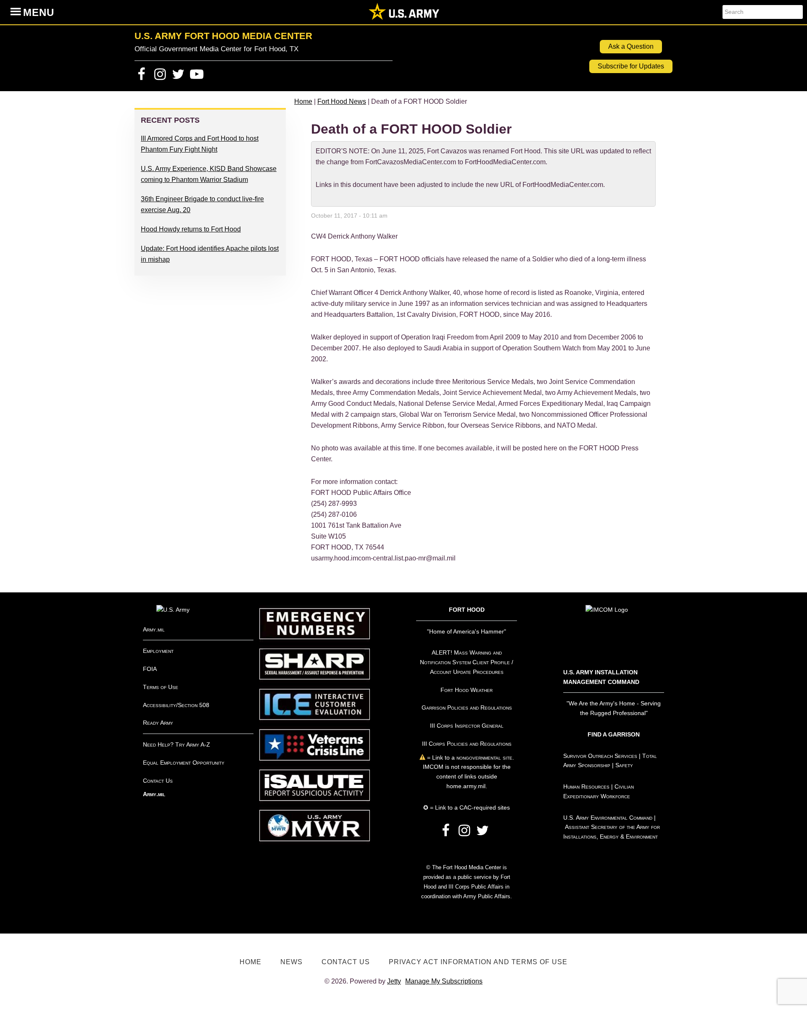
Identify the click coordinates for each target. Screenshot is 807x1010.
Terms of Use (160, 687)
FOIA (150, 668)
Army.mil (154, 629)
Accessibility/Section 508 (176, 705)
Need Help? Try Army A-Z (176, 744)
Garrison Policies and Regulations (467, 707)
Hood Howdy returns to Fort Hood (191, 229)
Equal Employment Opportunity (183, 762)
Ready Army (158, 722)
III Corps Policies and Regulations (467, 743)
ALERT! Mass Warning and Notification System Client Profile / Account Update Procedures (466, 662)
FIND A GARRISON (614, 734)
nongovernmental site (483, 757)
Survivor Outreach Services (600, 755)
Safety (624, 765)
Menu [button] (38, 12)
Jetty (394, 981)
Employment (158, 650)
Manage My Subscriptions (444, 981)
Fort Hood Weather (466, 689)
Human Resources (586, 786)
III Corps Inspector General (467, 725)
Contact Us (158, 780)
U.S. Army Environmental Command (607, 817)
